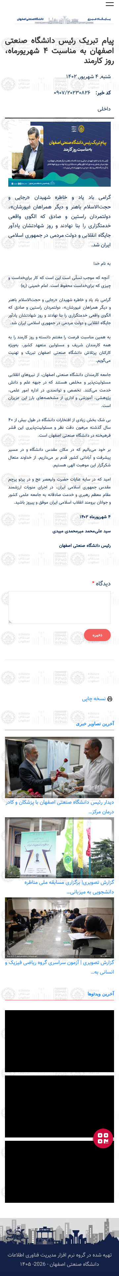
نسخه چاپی (94, 699)
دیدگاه (103, 584)
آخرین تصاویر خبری (95, 723)
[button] (110, 4)
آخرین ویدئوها (101, 993)
